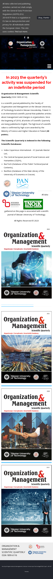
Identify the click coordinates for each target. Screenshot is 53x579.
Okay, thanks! (43, 17)
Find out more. (21, 31)
